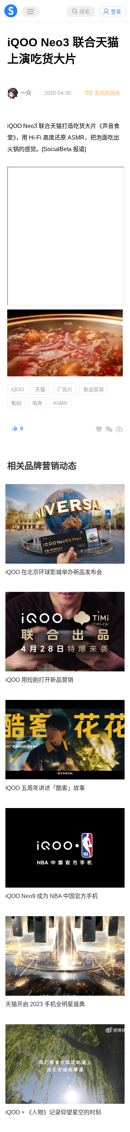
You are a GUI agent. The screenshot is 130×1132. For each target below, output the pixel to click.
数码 (16, 403)
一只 (26, 93)
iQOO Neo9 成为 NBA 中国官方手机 (51, 896)
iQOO (17, 389)
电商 (37, 403)
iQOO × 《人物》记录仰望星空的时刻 (53, 1112)
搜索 (84, 11)
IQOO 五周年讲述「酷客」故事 (45, 788)
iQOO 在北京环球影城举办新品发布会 (53, 572)
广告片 (65, 389)
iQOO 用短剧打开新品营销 (39, 680)
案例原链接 (107, 93)
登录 (116, 11)
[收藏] (99, 429)
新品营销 (93, 389)
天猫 (40, 389)
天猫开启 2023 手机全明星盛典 (45, 1004)
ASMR (60, 403)
